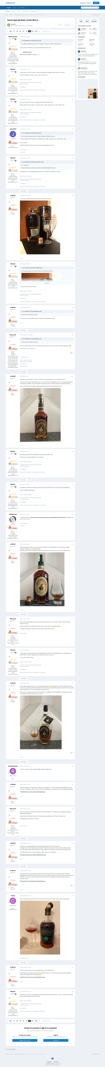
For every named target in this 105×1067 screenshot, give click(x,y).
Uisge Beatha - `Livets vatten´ (26, 25)
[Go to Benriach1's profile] (13, 624)
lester (14, 24)
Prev (10, 31)
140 (23, 31)
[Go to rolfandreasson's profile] (13, 771)
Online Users (25, 11)
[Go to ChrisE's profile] (13, 901)
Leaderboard (34, 11)
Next (36, 31)
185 (13, 351)
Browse (9, 7)
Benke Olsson (13, 36)
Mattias (12, 69)
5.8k (13, 85)
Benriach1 (13, 619)
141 (26, 31)
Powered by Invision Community (52, 1064)
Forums (8, 11)
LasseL (94, 32)
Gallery (13, 11)
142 (29, 31)
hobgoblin (83, 28)
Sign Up (96, 2)
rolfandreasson (13, 766)
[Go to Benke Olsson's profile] (13, 41)
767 (13, 146)
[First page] (8, 31)
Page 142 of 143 (46, 31)
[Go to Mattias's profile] (13, 74)
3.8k (13, 52)
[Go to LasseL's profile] (90, 33)
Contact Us (56, 1061)
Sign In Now (55, 1040)
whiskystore (13, 514)
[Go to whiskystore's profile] (13, 519)
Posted (25, 36)
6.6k (13, 531)
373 (13, 635)
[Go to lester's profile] (8, 25)
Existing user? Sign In (85, 3)
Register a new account (25, 1040)
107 (13, 908)
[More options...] (72, 37)
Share (60, 24)
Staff (19, 11)
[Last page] (39, 31)
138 (17, 31)
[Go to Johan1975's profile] (13, 134)
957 (13, 212)
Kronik (37, 40)
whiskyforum (10, 3)
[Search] (97, 7)
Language (49, 1061)
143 (32, 31)
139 (20, 31)
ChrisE (13, 895)
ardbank (13, 195)
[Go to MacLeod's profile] (13, 340)
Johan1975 (12, 129)
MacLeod (13, 335)
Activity (14, 7)
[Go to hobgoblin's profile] (79, 29)
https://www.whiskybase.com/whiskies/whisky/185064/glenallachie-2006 (48, 517)
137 (14, 31)
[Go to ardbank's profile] (13, 200)
